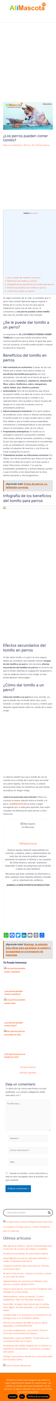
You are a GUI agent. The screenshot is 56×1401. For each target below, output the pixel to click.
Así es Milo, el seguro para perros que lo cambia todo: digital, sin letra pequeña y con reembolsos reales (26, 1307)
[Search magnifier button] (49, 1213)
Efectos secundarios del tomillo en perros (25, 287)
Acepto (12, 1396)
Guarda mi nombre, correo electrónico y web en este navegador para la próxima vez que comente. (27, 1176)
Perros (27, 145)
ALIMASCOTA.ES (17, 804)
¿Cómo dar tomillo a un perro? (20, 291)
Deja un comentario (12, 145)
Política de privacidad (38, 1396)
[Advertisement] (28, 69)
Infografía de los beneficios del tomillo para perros (29, 284)
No (22, 1396)
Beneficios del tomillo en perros (21, 281)
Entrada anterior (28, 1067)
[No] (52, 1388)
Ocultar (34, 213)
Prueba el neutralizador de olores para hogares (25, 1253)
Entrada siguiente (28, 1073)
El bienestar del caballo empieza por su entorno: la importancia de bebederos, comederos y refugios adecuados (27, 1348)
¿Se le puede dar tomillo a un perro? (23, 277)
